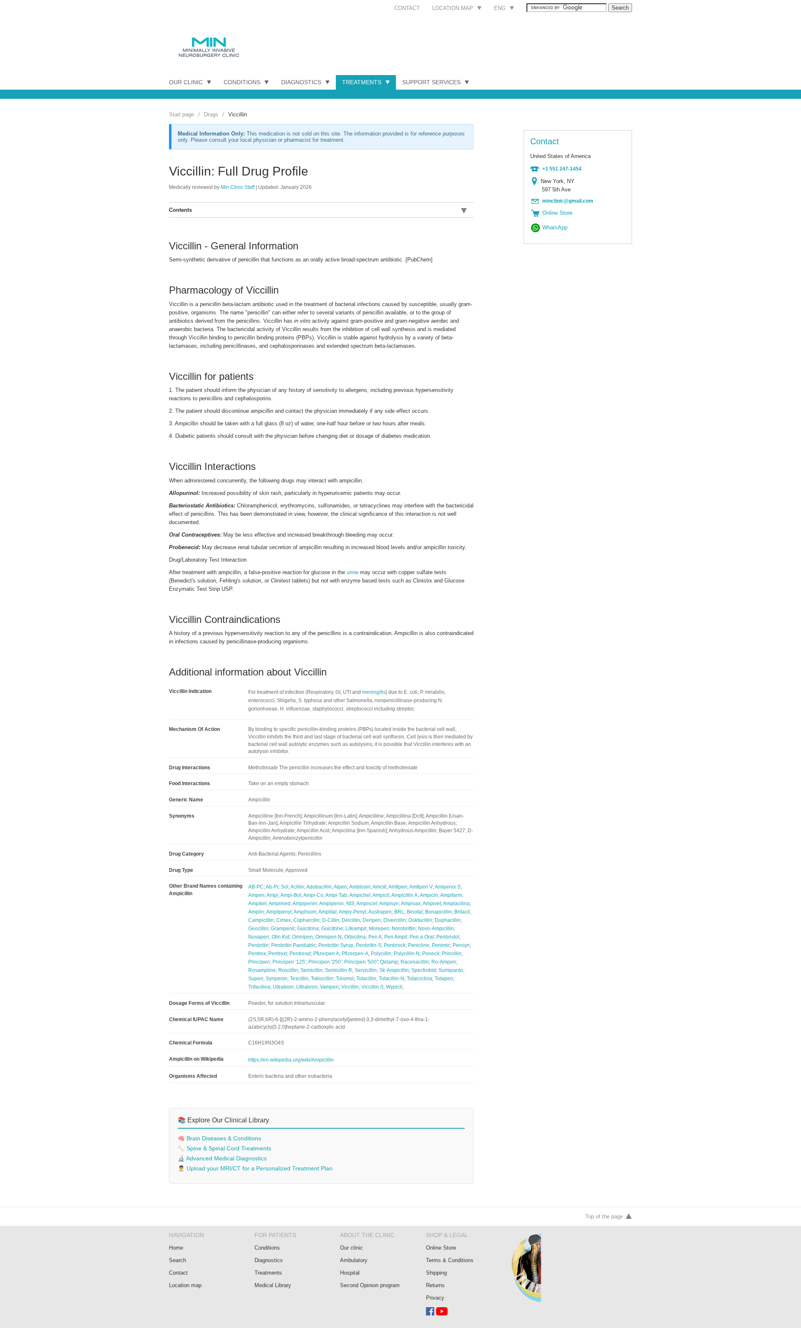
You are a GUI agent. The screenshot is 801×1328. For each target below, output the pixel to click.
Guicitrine (332, 928)
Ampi (272, 895)
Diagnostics (301, 82)
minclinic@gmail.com (567, 201)
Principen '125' (289, 962)
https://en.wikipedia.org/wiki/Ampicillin (291, 1060)
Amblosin (359, 887)
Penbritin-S (368, 945)
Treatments (361, 82)
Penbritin (258, 945)
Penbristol (447, 937)
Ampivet (432, 903)
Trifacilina (259, 987)
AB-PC (256, 887)
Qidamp (389, 962)
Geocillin (258, 928)
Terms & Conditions (450, 1260)
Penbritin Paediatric (293, 945)
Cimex (283, 920)
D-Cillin (330, 920)
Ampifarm (451, 895)
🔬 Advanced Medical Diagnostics (222, 1158)
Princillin (451, 953)
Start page (181, 114)
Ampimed (279, 903)
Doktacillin (420, 920)
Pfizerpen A (326, 953)
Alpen (340, 887)
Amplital (327, 912)
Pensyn (461, 945)
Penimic (441, 945)
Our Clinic (186, 82)
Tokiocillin (322, 979)
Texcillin (299, 979)
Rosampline (262, 970)
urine (352, 572)
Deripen (372, 920)
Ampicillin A (404, 895)
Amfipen (397, 887)
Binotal (415, 912)
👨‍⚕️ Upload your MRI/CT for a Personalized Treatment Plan (255, 1168)
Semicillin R (338, 970)
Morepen (379, 928)
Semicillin (311, 970)
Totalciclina (419, 979)
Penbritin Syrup (335, 945)
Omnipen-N (328, 937)
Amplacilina (456, 903)
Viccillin (350, 987)
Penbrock (395, 945)
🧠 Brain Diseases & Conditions (219, 1138)
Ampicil (381, 895)
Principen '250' (325, 962)
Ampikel (257, 903)
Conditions (242, 82)
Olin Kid (281, 937)
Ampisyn (389, 903)
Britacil (462, 912)
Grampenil (283, 928)
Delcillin (351, 920)
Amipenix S (448, 887)
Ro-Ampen (443, 962)
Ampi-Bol (290, 895)
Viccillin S (372, 987)
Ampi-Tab (336, 895)
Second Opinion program (370, 1285)
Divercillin (394, 920)
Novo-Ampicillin (436, 928)
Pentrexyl (300, 953)
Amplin (256, 912)
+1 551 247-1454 (562, 169)
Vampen (329, 987)
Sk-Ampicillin (394, 970)
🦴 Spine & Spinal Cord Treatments (224, 1148)
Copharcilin (306, 920)
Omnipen (302, 937)
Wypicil (394, 987)
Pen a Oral (422, 937)
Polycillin (381, 953)
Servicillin (366, 970)
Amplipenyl (279, 912)
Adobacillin (319, 887)
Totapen (444, 979)
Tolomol (345, 979)
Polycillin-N (407, 953)
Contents (180, 210)
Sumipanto (450, 970)
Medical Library (272, 1285)
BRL (399, 912)
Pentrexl (277, 953)
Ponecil (430, 953)
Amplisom (305, 912)
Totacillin (366, 979)
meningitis (373, 692)
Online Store (441, 1248)
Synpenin (276, 979)
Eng (500, 8)
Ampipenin (304, 903)
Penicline (418, 945)
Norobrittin (404, 928)
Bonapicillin (438, 912)
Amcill (379, 887)
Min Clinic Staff (237, 187)
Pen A (375, 937)
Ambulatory (354, 1260)
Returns (435, 1285)
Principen (259, 962)
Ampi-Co (313, 895)
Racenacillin (414, 962)
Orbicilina (355, 937)
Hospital (350, 1273)
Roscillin (288, 970)
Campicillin (261, 920)
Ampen (256, 895)
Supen (255, 979)
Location (536, 181)
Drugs (211, 114)
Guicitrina (308, 928)
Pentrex (257, 953)
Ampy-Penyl (352, 912)
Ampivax (411, 903)
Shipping (436, 1273)
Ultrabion (283, 987)
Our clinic (351, 1248)
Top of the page (604, 1216)
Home (176, 1248)
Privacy (435, 1298)
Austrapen (380, 912)
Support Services (431, 82)
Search (177, 1260)
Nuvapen (258, 937)
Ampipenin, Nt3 (336, 903)
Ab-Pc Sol (277, 887)
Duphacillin (448, 920)
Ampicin (429, 895)
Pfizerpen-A (355, 953)
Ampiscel (366, 903)
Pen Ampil (395, 937)
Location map (452, 8)
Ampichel (359, 895)
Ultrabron (306, 987)
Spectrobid (423, 970)
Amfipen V (421, 887)
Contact (407, 8)
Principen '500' (361, 962)
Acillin (297, 887)
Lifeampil (355, 928)
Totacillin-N (391, 979)
